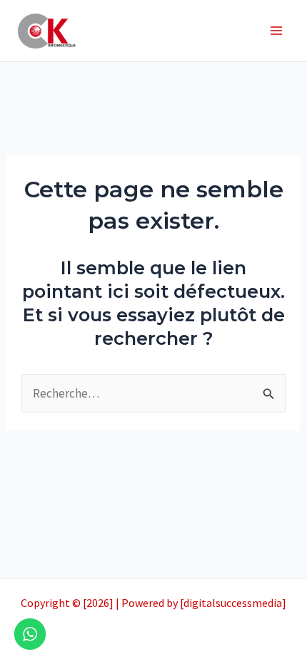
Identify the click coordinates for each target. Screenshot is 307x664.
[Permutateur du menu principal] (277, 30)
